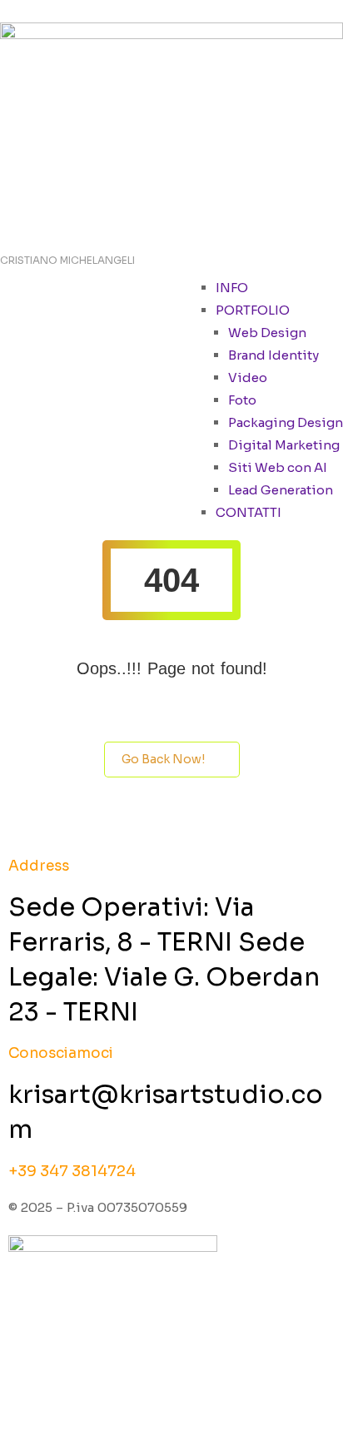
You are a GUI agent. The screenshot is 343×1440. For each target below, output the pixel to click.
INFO (232, 287)
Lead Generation (280, 490)
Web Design (267, 332)
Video (247, 377)
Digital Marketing (284, 445)
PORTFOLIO (253, 310)
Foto (242, 400)
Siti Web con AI (277, 467)
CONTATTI (248, 512)
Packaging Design (285, 422)
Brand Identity (273, 355)
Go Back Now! (163, 759)
